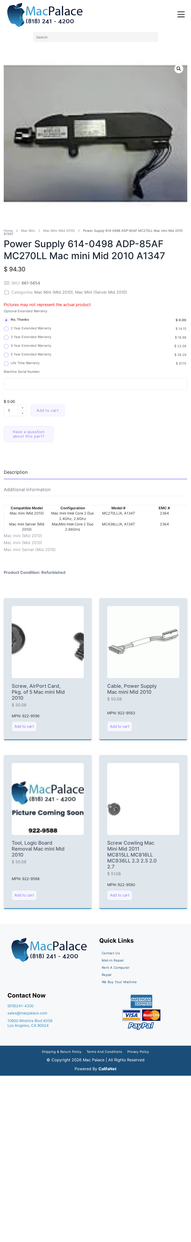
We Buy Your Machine (119, 982)
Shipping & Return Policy (61, 1052)
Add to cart (48, 410)
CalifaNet (107, 1068)
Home (8, 231)
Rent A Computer (116, 967)
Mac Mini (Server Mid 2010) (101, 292)
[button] (178, 68)
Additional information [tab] (27, 489)
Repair (107, 975)
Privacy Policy (138, 1052)
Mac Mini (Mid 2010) (59, 231)
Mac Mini (28, 231)
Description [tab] (16, 472)
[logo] (45, 14)
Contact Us (111, 953)
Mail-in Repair (113, 960)
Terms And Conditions (104, 1052)
